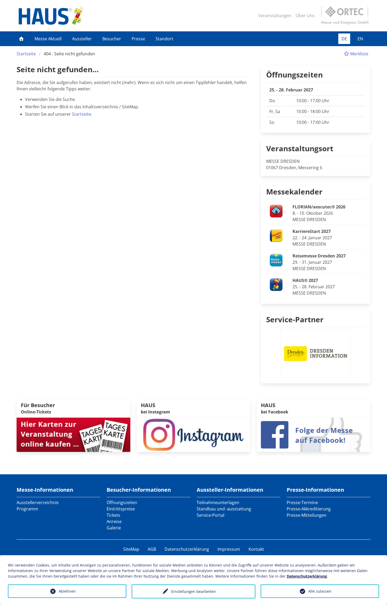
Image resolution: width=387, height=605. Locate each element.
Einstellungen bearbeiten (193, 591)
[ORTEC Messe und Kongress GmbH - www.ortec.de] (344, 15)
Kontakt (256, 549)
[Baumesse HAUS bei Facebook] (313, 434)
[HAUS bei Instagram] (193, 434)
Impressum (228, 549)
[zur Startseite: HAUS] (51, 15)
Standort (164, 39)
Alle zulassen (319, 591)
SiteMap (131, 549)
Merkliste (358, 54)
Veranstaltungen (274, 15)
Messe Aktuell (48, 39)
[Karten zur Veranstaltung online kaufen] (73, 434)
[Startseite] (21, 38)
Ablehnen (67, 591)
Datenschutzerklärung (187, 549)
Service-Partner (295, 319)
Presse (138, 39)
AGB (152, 549)
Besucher (111, 39)
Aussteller (82, 39)
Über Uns (305, 15)
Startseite (26, 54)
